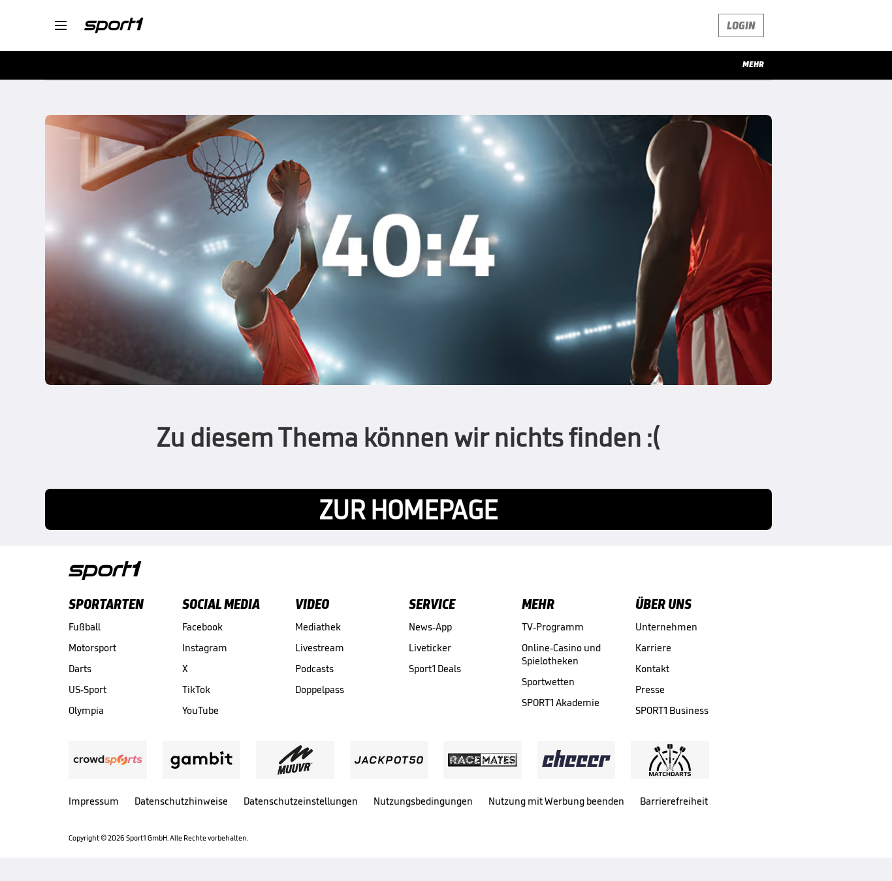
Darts (80, 668)
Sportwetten (548, 681)
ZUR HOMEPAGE (408, 509)
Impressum (94, 801)
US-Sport (87, 689)
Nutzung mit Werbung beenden (556, 801)
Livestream (319, 647)
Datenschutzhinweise (181, 801)
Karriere (653, 647)
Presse (650, 689)
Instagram (204, 647)
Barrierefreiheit (674, 801)
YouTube (200, 710)
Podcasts (314, 668)
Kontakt (652, 668)
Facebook (202, 627)
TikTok (196, 689)
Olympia (86, 710)
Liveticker (430, 647)
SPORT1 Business (672, 710)
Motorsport (92, 647)
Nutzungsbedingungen (423, 801)
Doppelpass (319, 689)
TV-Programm (553, 627)
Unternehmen (666, 627)
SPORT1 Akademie (560, 702)
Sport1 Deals (435, 668)
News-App (430, 627)
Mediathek (318, 627)
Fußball (85, 627)
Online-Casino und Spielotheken (561, 654)
